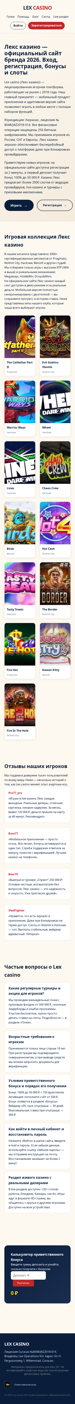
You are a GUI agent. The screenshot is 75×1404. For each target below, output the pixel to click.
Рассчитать (23, 1283)
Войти (18, 25)
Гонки (10, 17)
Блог (35, 17)
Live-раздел (61, 17)
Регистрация (52, 205)
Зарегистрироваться (46, 25)
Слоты (46, 17)
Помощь (23, 17)
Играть (16, 205)
